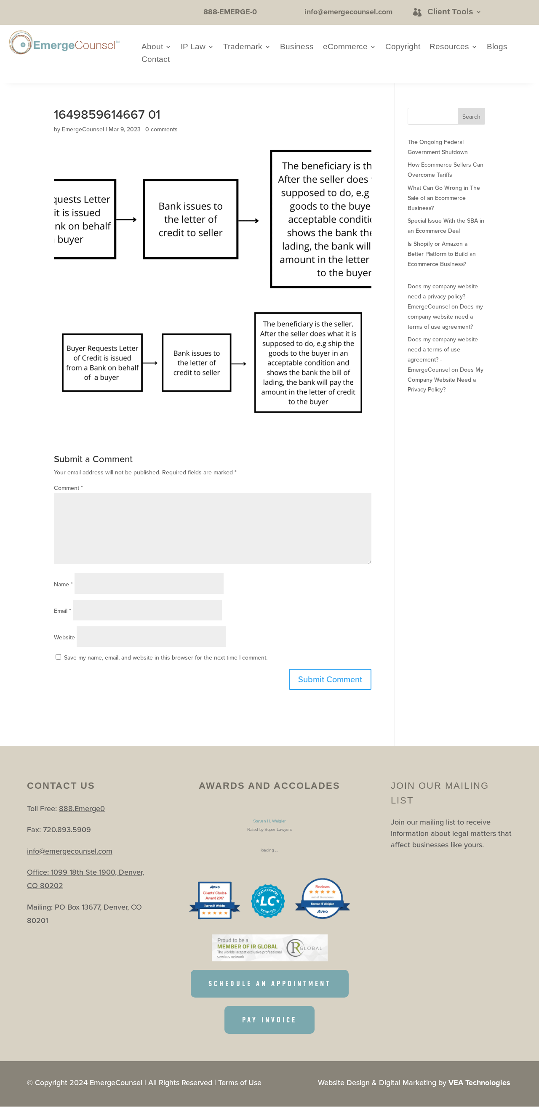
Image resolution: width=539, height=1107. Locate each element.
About (152, 47)
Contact (155, 60)
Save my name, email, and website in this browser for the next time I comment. (165, 657)
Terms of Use (239, 1082)
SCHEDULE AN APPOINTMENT (269, 983)
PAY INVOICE (269, 1020)
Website (64, 637)
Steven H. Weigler (269, 821)
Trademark (242, 47)
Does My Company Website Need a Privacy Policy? (445, 379)
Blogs (497, 47)
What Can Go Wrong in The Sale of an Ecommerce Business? (444, 198)
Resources (449, 47)
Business (297, 47)
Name (63, 584)
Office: (39, 872)
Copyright (402, 47)
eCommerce (345, 47)
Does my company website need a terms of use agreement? (445, 316)
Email (62, 611)
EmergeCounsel (83, 129)
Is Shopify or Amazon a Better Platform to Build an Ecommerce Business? (442, 253)
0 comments (161, 129)
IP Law (193, 47)
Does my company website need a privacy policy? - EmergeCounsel (443, 296)
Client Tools (450, 12)
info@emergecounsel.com (69, 851)
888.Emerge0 (82, 808)
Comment (68, 488)
